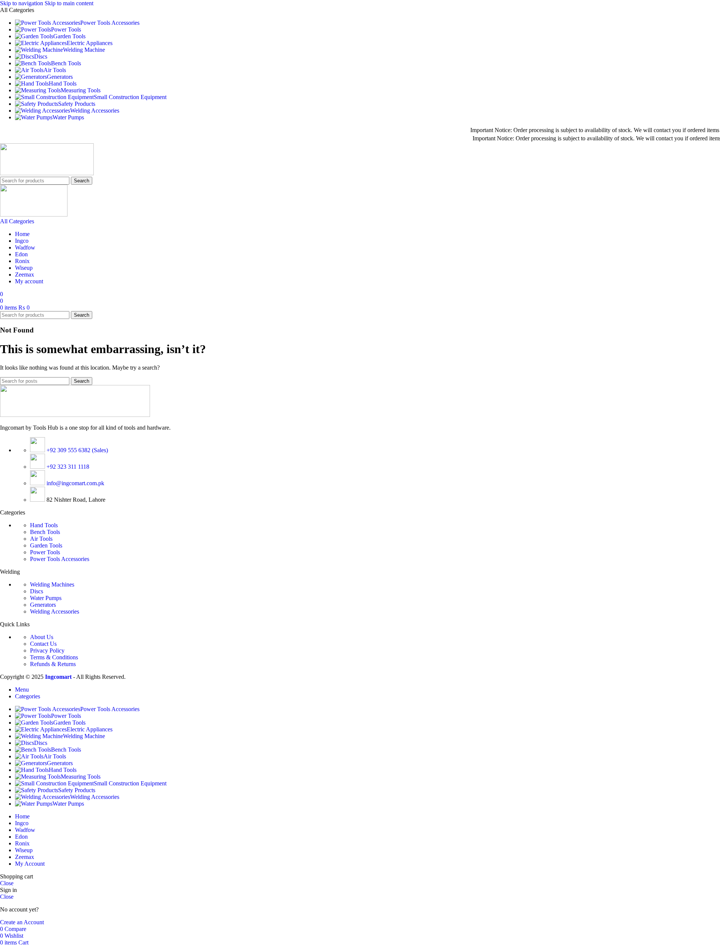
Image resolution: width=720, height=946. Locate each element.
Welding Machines (52, 584)
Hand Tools (44, 525)
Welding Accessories (54, 611)
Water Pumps (46, 598)
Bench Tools (45, 532)
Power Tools (45, 552)
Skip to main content (69, 3)
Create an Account (22, 922)
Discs (36, 591)
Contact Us (43, 644)
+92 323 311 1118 (67, 466)
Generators (43, 605)
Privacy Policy (47, 650)
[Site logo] (47, 173)
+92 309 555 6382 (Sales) (76, 450)
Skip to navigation (22, 3)
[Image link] (75, 415)
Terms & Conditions (54, 657)
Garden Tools (46, 545)
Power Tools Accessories (59, 559)
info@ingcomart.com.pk (74, 483)
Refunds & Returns (53, 664)
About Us (41, 637)
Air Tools (41, 538)
